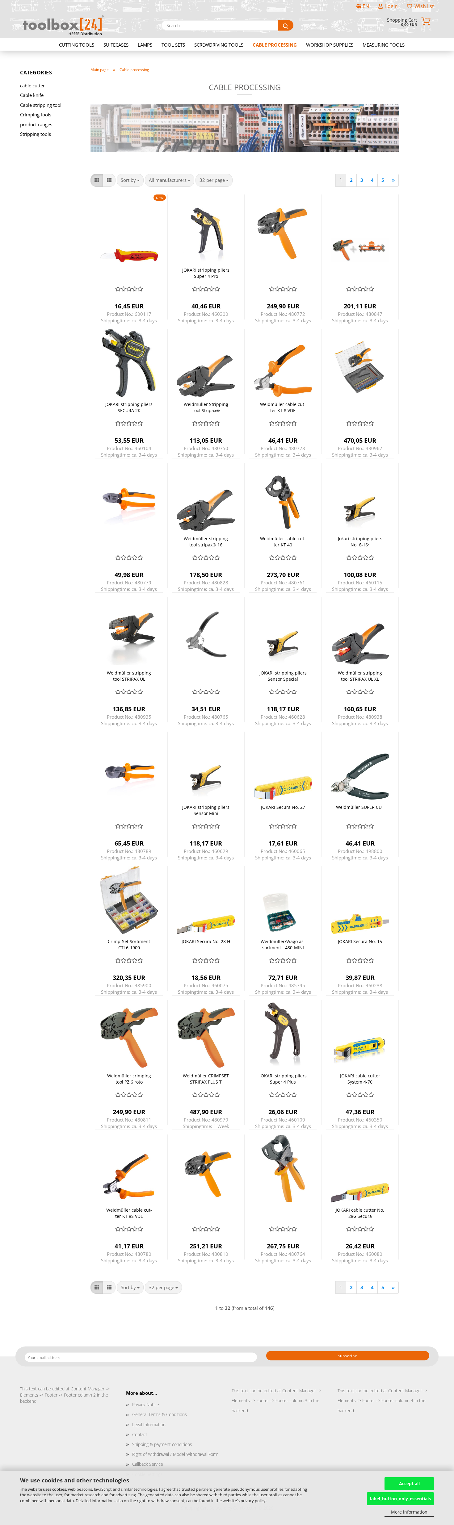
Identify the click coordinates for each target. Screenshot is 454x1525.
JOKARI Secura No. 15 (360, 941)
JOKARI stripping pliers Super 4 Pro (205, 273)
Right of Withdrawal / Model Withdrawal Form (175, 1454)
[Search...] (285, 25)
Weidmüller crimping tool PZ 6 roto (129, 1079)
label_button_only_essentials (400, 1499)
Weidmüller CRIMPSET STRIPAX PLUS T (206, 1079)
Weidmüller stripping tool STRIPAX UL (129, 676)
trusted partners (197, 1489)
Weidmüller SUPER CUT (360, 807)
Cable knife (32, 95)
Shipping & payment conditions (162, 1444)
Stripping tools (35, 134)
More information (409, 1512)
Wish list (423, 6)
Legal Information (149, 1424)
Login (390, 6)
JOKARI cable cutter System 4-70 (360, 1079)
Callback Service (147, 1464)
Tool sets (173, 45)
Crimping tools (35, 114)
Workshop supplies (329, 45)
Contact (139, 1434)
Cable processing (275, 45)
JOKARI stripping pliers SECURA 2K (129, 407)
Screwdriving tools (218, 45)
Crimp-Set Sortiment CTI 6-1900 (129, 944)
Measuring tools (384, 45)
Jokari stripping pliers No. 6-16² (360, 542)
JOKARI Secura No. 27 (283, 807)
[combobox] (130, 180)
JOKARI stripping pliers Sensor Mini (205, 810)
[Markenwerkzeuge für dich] (63, 25)
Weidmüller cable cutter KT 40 (283, 542)
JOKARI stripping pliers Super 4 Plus (283, 1079)
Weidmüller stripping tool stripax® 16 (206, 542)
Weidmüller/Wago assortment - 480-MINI (283, 944)
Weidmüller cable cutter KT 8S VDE (129, 1213)
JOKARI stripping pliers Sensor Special (283, 676)
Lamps (145, 45)
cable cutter (32, 85)
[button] (96, 180)
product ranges (36, 124)
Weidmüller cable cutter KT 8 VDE (283, 407)
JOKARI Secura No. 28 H (206, 941)
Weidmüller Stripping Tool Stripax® (206, 407)
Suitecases (115, 45)
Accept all (409, 1483)
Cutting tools (76, 45)
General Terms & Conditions (159, 1414)
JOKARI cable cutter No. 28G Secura (360, 1213)
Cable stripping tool (40, 105)
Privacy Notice (145, 1404)
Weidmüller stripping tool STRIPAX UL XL (360, 676)
